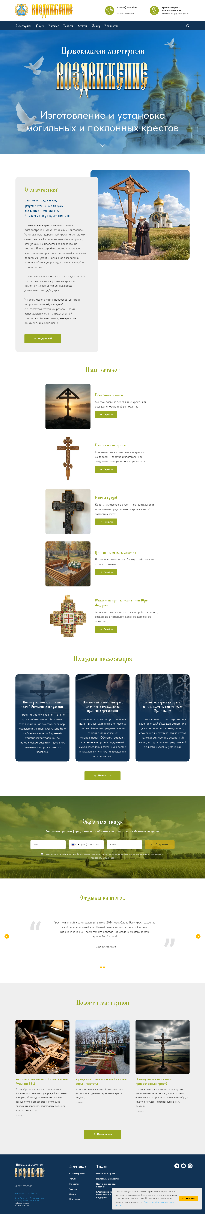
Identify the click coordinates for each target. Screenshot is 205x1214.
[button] (188, 25)
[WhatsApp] (183, 1167)
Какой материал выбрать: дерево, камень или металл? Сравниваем (162, 706)
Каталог (53, 25)
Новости (68, 25)
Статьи (82, 25)
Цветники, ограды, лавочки (115, 552)
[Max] (190, 1167)
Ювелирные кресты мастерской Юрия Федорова (121, 602)
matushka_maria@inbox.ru (26, 1193)
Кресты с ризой (106, 498)
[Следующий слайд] (198, 936)
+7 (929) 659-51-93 (127, 7)
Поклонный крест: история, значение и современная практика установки (103, 706)
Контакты (111, 25)
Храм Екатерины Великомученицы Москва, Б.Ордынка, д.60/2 (29, 1199)
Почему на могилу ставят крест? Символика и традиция (42, 704)
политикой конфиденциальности (114, 853)
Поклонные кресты (109, 395)
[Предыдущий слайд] (7, 936)
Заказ (96, 25)
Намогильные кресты (111, 445)
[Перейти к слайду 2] (104, 967)
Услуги (40, 25)
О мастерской (23, 25)
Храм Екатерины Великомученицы (171, 9)
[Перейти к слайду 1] (101, 967)
